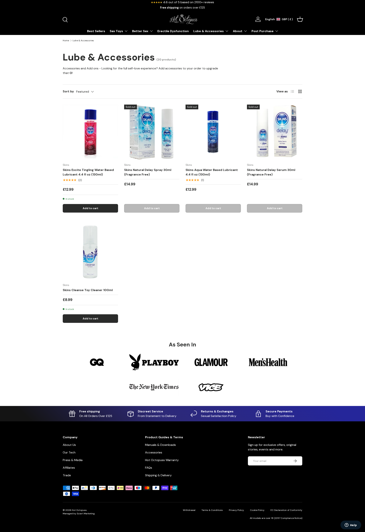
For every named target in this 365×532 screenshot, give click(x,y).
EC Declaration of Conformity (286, 510)
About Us (69, 445)
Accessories (153, 452)
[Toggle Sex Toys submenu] (126, 31)
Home (66, 40)
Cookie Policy (257, 510)
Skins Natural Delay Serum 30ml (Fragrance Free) (271, 172)
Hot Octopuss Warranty (162, 460)
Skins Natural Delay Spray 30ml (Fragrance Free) (147, 172)
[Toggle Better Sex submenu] (151, 31)
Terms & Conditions (212, 510)
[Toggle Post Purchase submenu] (276, 31)
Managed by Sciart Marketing (79, 513)
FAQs (148, 468)
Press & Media (73, 460)
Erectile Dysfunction (173, 31)
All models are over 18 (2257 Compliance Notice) (276, 518)
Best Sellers (96, 31)
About (237, 31)
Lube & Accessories (208, 31)
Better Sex (140, 31)
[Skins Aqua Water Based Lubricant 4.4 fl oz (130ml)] (213, 132)
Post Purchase (263, 31)
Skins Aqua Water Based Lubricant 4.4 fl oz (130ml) (212, 172)
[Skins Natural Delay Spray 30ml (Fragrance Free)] (151, 132)
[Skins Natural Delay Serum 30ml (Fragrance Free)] (274, 132)
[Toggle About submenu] (245, 31)
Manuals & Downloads (160, 445)
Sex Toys (116, 31)
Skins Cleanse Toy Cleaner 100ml (88, 290)
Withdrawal (189, 510)
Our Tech (69, 452)
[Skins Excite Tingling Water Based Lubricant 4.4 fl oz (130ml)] (90, 132)
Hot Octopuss (79, 510)
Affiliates (69, 468)
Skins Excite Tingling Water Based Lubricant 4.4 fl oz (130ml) (88, 172)
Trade (67, 475)
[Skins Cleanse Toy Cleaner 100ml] (90, 252)
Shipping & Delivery (158, 475)
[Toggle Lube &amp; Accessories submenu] (227, 31)
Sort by (68, 91)
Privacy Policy (236, 510)
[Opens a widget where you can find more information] (350, 525)
